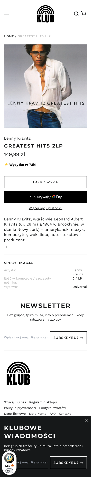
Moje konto (37, 414)
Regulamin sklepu (43, 402)
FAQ (53, 414)
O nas (21, 402)
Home (9, 36)
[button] (76, 13)
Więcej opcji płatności (45, 208)
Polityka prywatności (20, 408)
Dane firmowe (15, 414)
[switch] (9, 470)
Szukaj (9, 402)
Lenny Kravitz (17, 138)
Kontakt (65, 414)
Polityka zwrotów (52, 408)
